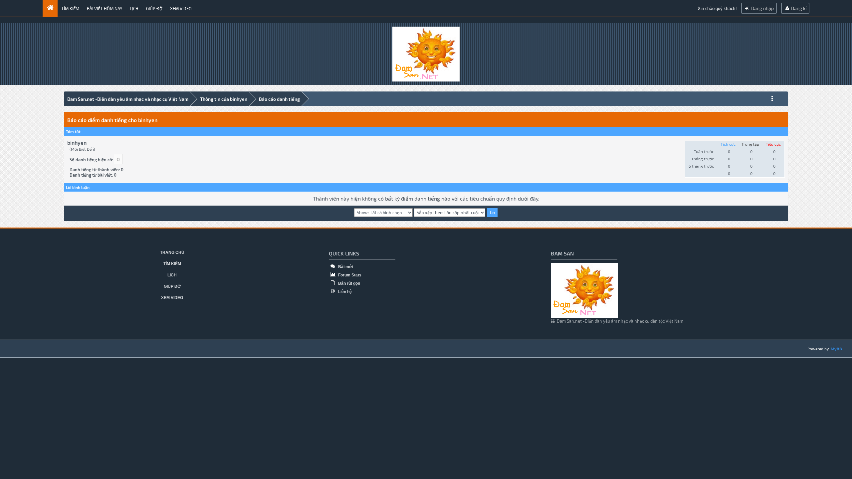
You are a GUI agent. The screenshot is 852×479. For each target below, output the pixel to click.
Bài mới (345, 266)
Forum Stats (349, 275)
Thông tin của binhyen (223, 99)
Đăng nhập (762, 8)
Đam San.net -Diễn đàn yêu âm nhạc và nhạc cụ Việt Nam (127, 99)
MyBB (836, 348)
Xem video (181, 8)
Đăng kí (798, 8)
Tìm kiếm (70, 8)
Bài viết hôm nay (104, 8)
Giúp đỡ (154, 8)
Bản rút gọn (348, 283)
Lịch (134, 8)
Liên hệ (344, 291)
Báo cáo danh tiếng (279, 99)
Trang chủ (172, 252)
